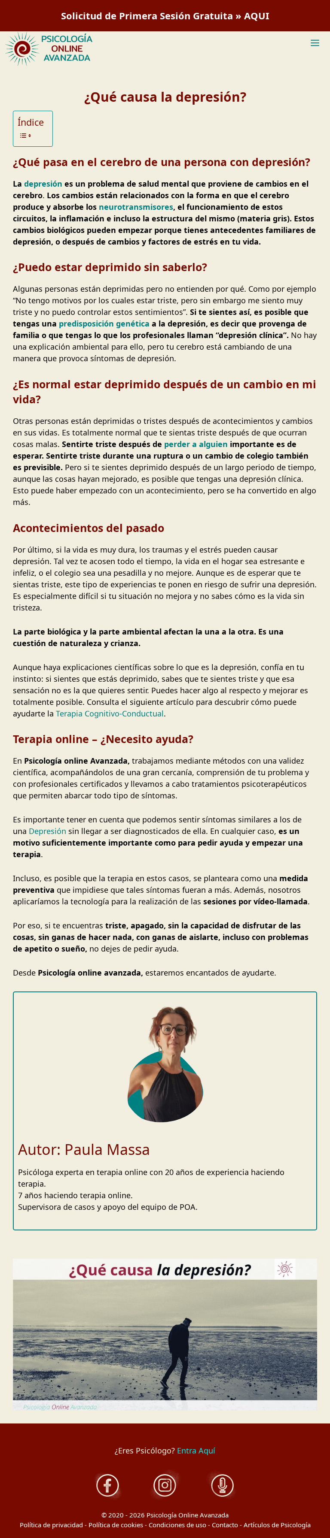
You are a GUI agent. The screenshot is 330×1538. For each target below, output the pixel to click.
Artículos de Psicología (277, 1524)
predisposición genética (104, 323)
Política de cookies (116, 1524)
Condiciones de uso (177, 1524)
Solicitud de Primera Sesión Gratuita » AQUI (165, 15)
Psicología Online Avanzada (188, 1515)
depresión (43, 183)
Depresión (47, 831)
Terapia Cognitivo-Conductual (110, 713)
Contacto (225, 1524)
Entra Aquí (196, 1450)
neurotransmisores (136, 207)
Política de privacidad (51, 1524)
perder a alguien (196, 444)
